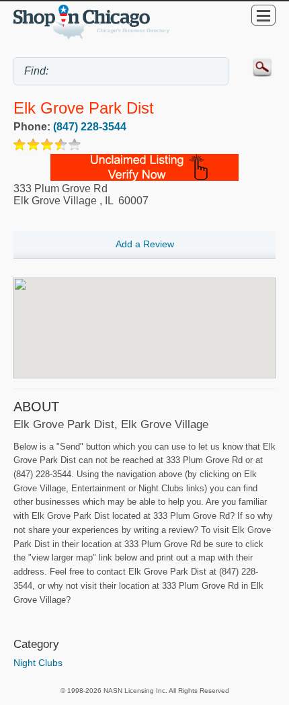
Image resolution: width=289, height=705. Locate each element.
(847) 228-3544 (89, 126)
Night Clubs (38, 662)
